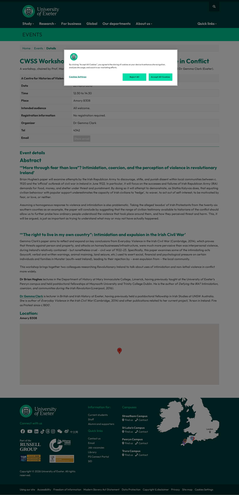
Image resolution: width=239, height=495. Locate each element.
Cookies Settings (77, 77)
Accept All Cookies (160, 77)
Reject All (134, 77)
